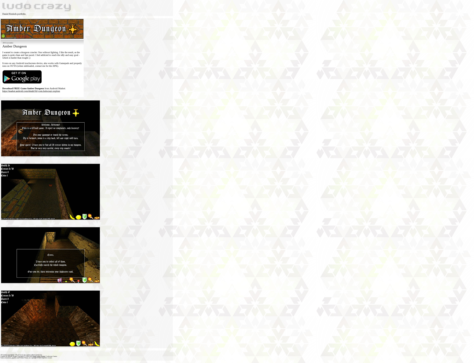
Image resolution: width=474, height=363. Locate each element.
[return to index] (36, 11)
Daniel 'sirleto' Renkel (39, 356)
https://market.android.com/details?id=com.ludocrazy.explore (31, 91)
